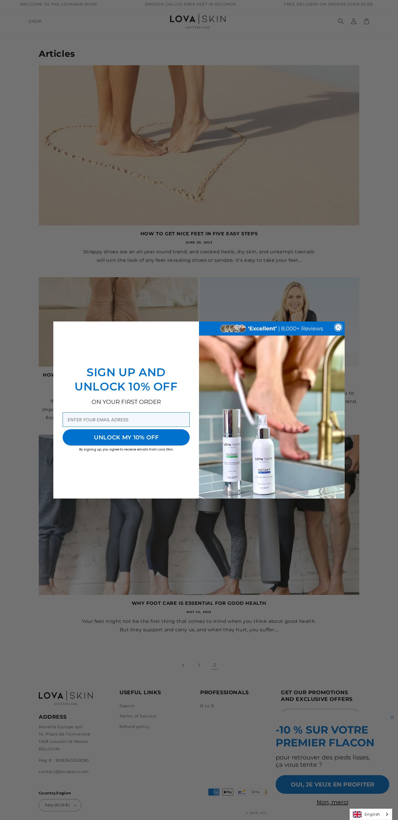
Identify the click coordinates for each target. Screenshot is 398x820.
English (372, 814)
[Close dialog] (338, 327)
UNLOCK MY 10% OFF (126, 437)
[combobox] (371, 814)
